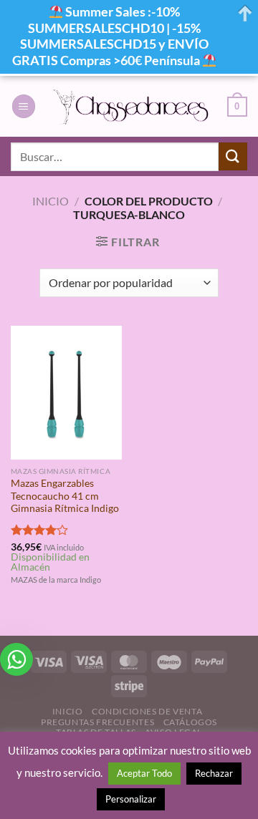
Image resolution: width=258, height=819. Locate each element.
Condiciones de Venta (147, 711)
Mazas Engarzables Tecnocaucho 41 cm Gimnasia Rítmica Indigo (65, 496)
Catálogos (190, 722)
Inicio (50, 201)
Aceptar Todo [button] (144, 773)
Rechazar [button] (214, 773)
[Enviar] (233, 156)
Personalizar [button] (130, 799)
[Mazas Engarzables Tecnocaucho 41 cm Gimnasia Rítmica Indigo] (66, 392)
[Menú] (23, 106)
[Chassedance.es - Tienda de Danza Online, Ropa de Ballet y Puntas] (131, 107)
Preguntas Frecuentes (97, 722)
